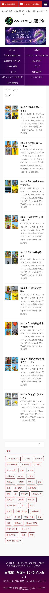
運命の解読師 (31, 523)
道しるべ (25, 529)
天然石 (21, 482)
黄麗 (25, 133)
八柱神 (30, 470)
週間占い (18, 523)
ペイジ (27, 162)
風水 (23, 535)
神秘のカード (32, 130)
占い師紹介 (37, 61)
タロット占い (35, 120)
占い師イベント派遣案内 (27, 563)
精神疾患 (35, 511)
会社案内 (37, 566)
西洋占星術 (28, 517)
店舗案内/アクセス (12, 61)
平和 (8, 488)
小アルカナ (27, 127)
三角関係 (25, 464)
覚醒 (39, 517)
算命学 (9, 511)
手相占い (24, 494)
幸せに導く (19, 488)
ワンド (34, 162)
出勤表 (37, 50)
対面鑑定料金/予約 (12, 55)
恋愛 (8, 494)
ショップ (12, 72)
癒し (23, 505)
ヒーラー (38, 459)
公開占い (10, 476)
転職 (8, 523)
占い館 (27, 123)
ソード (27, 117)
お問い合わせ (12, 82)
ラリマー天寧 (12, 464)
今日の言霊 (11, 470)
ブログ (37, 66)
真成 (31, 505)
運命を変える (12, 529)
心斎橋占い (37, 127)
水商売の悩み (12, 505)
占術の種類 (12, 66)
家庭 (39, 482)
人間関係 (36, 464)
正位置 (23, 130)
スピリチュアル (13, 459)
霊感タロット (12, 535)
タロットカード (29, 159)
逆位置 (31, 172)
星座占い (10, 500)
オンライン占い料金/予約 (37, 55)
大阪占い (30, 165)
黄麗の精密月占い (14, 540)
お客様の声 (37, 72)
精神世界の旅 (21, 511)
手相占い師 (37, 494)
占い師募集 (10, 563)
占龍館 (34, 123)
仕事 (22, 470)
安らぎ (30, 482)
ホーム (12, 50)
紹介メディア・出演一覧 (12, 77)
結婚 (8, 517)
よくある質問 (36, 77)
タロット (35, 117)
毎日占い (31, 500)
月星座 (21, 500)
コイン (27, 156)
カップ (38, 114)
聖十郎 (17, 517)
